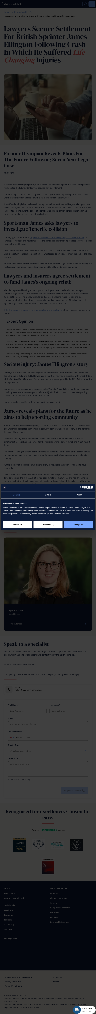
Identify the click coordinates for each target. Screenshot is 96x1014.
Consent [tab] (16, 495)
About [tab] (79, 495)
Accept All (78, 525)
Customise (46, 525)
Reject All (17, 525)
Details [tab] (48, 495)
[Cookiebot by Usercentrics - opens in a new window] (82, 487)
